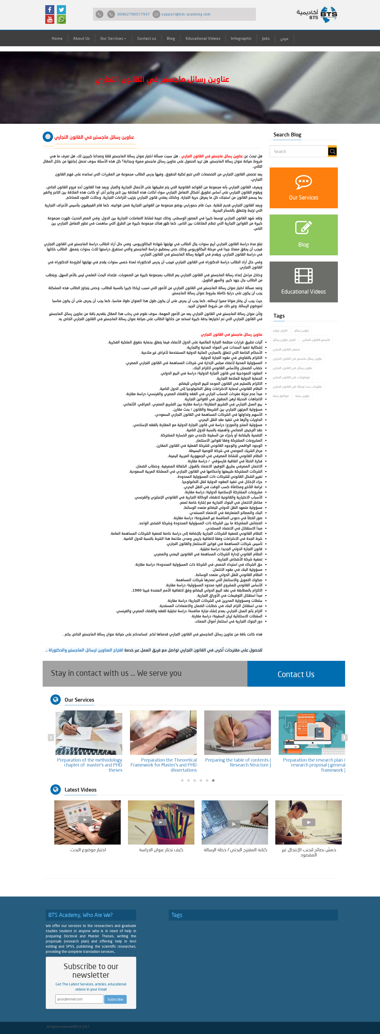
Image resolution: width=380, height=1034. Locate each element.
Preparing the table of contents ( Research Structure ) (312, 762)
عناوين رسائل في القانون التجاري (292, 368)
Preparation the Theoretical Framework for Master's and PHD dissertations (238, 765)
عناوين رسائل (301, 330)
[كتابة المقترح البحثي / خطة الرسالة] (235, 822)
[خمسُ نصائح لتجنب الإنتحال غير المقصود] (308, 822)
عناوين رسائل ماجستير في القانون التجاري (297, 359)
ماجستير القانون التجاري (316, 340)
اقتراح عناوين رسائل (284, 340)
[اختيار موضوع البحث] (87, 822)
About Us (81, 38)
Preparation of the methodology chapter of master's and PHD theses (163, 765)
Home (57, 38)
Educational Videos (203, 38)
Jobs (266, 38)
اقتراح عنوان (280, 330)
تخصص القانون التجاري (286, 349)
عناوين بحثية (302, 396)
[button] (296, 674)
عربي (284, 38)
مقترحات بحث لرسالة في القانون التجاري (297, 386)
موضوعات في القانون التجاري (291, 377)
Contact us (146, 38)
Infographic (241, 38)
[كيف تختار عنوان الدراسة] (161, 822)
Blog (171, 38)
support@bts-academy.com (186, 14)
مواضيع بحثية (281, 396)
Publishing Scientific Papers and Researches (90, 762)
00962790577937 (133, 14)
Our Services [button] (112, 38)
